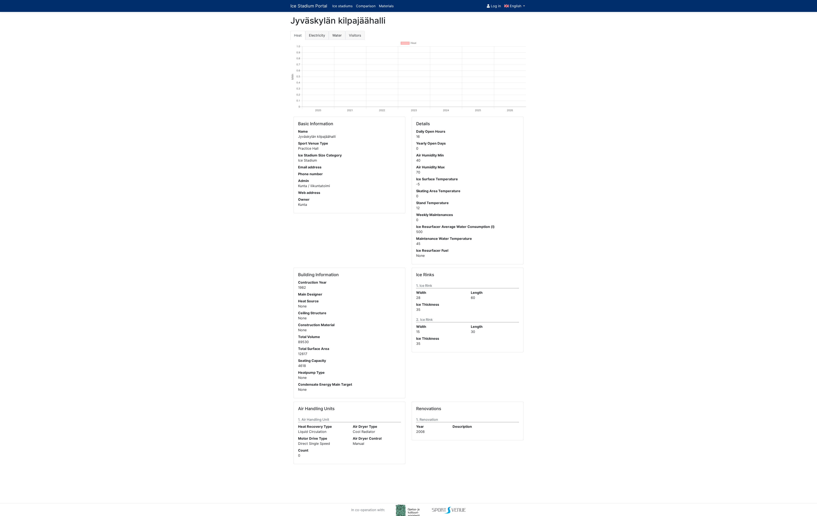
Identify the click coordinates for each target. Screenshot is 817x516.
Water (337, 35)
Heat (298, 35)
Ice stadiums (342, 6)
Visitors (355, 35)
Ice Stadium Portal (308, 6)
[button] (515, 6)
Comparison (366, 6)
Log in (495, 6)
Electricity (317, 35)
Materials (386, 6)
